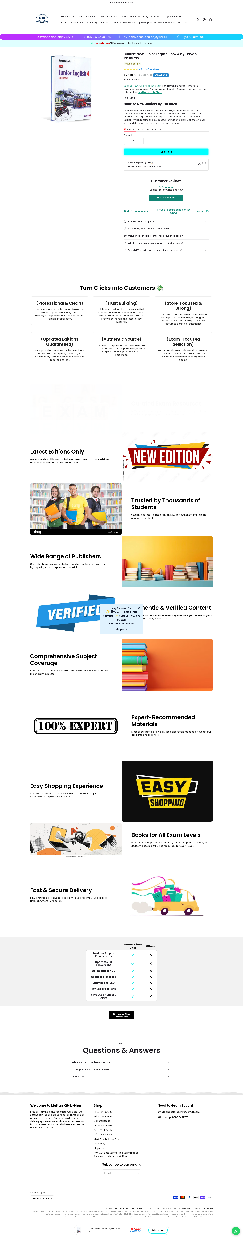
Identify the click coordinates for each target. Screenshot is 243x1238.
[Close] (139, 608)
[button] (236, 1231)
